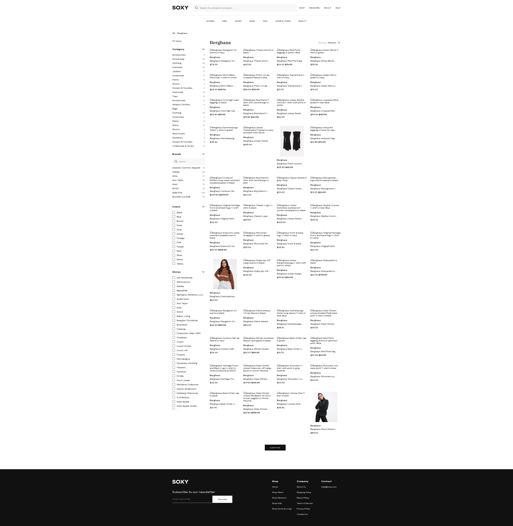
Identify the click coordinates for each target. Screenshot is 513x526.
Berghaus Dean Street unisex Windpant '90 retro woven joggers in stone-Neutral (256, 409)
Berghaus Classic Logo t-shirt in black (256, 216)
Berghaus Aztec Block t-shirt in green (323, 60)
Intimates (177, 67)
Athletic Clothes (181, 104)
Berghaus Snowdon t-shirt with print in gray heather (290, 379)
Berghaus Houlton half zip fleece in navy (223, 349)
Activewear (178, 59)
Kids (265, 21)
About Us (301, 487)
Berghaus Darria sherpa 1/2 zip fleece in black (256, 321)
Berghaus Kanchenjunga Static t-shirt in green (223, 138)
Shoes (238, 21)
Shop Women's (279, 498)
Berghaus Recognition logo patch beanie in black (323, 188)
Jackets (176, 71)
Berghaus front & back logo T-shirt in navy (290, 243)
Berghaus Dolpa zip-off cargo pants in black (256, 271)
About (327, 8)
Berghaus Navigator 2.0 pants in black (223, 321)
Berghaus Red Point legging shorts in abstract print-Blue (323, 351)
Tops (175, 96)
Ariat (174, 184)
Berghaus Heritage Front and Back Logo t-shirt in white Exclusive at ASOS (223, 379)
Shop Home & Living (282, 509)
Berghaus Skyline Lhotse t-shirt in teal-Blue (323, 216)
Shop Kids (277, 503)
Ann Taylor (178, 180)
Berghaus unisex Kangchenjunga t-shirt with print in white (290, 273)
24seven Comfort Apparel (186, 167)
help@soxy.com (329, 487)
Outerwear (178, 75)
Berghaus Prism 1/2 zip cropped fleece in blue (256, 85)
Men (224, 21)
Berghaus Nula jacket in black (323, 271)
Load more (275, 448)
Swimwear (177, 92)
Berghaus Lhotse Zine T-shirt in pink (290, 404)
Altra (174, 176)
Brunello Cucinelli (181, 196)
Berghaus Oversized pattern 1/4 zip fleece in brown (223, 296)
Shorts (176, 83)
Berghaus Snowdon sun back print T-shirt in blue (323, 376)
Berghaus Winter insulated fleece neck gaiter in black (256, 349)
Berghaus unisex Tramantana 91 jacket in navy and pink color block (256, 140)
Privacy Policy (303, 509)
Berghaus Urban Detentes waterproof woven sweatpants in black (290, 218)
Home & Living (283, 21)
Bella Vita (177, 192)
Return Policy (303, 498)
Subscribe (222, 499)
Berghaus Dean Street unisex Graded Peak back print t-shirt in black (323, 324)
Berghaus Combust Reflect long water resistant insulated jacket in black (223, 191)
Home (275, 487)
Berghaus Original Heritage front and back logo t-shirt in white (323, 246)
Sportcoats (178, 133)
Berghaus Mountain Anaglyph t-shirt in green (256, 243)
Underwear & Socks (183, 146)
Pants (175, 79)
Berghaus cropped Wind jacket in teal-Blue (323, 110)
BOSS (175, 188)
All (173, 33)
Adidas (176, 171)
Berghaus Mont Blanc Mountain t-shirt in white (223, 85)
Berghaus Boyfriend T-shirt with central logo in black (256, 113)
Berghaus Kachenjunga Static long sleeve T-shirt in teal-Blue (290, 324)
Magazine (314, 8)
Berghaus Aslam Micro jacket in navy (323, 85)
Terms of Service (305, 503)
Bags (252, 21)
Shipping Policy (304, 492)
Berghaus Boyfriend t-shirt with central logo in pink (256, 191)
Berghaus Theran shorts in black (256, 60)
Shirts (175, 125)
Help (338, 8)
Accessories (179, 54)
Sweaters (177, 137)
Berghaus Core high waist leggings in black (223, 110)
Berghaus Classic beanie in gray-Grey (290, 188)
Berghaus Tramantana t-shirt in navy (290, 85)
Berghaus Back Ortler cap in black (223, 404)
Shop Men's (277, 492)
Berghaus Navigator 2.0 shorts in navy (223, 60)
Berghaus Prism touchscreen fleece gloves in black (290, 163)
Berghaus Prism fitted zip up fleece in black (323, 429)
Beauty (303, 21)
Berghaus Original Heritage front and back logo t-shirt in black (223, 218)
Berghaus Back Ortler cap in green (290, 349)
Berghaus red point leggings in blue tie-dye (323, 138)
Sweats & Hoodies (182, 88)
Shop (302, 8)
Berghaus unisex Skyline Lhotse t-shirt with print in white (290, 113)
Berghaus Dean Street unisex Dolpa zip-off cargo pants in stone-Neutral (256, 379)
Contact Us (302, 514)
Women (210, 21)
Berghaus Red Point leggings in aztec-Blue (290, 60)
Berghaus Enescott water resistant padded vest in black (223, 246)
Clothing (176, 63)
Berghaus (215, 57)
